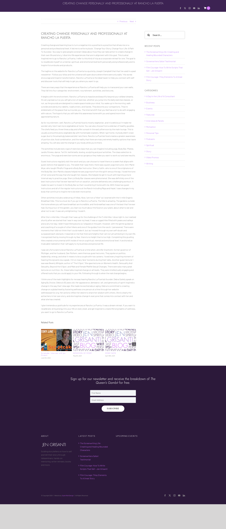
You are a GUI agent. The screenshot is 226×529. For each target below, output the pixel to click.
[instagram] (190, 8)
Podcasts (150, 139)
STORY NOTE (110, 353)
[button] (209, 18)
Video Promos (152, 157)
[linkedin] (199, 8)
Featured (150, 114)
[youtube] (194, 8)
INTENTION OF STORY (82, 353)
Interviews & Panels (155, 121)
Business (150, 102)
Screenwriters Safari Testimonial (161, 61)
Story (148, 151)
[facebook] (180, 8)
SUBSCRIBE (113, 408)
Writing (149, 163)
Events (149, 108)
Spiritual (150, 145)
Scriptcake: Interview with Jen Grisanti (53, 354)
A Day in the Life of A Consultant (160, 96)
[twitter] (185, 8)
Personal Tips (152, 133)
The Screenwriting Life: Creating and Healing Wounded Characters (94, 446)
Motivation (151, 127)
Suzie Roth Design (68, 495)
